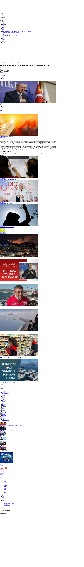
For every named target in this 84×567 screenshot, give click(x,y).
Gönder (2, 388)
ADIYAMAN (4, 392)
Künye (3, 499)
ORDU (3, 436)
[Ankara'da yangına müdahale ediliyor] (19, 256)
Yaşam (15, 33)
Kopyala (3, 78)
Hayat (12, 32)
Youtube (11, 34)
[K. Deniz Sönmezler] (2, 231)
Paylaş (1, 103)
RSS (1, 474)
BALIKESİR (4, 400)
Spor (2, 28)
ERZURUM (4, 412)
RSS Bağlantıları (12, 35)
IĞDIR (3, 419)
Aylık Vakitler (2, 418)
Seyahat (5, 490)
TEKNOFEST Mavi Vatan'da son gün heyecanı (9, 382)
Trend (13, 33)
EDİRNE (3, 410)
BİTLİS (3, 407)
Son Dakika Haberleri (28, 31)
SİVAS (3, 441)
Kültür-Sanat (17, 32)
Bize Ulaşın (8, 35)
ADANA (3, 391)
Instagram (8, 34)
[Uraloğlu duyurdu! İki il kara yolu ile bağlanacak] (19, 281)
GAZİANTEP (4, 414)
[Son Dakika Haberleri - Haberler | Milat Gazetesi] (7, 12)
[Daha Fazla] (0, 104)
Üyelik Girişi (17, 35)
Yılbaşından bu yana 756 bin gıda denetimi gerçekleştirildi (10, 357)
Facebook (3, 34)
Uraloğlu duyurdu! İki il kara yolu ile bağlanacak (9, 282)
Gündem (3, 24)
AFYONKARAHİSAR (5, 393)
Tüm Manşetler (23, 31)
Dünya (3, 32)
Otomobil (3, 27)
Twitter (6, 34)
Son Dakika (3, 33)
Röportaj (3, 497)
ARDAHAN (4, 397)
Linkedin (3, 75)
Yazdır (3, 77)
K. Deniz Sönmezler (3, 233)
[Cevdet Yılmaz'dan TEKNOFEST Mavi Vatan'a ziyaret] (19, 306)
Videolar (8, 33)
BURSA (3, 405)
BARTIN (3, 401)
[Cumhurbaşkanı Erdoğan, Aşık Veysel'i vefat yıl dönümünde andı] (28, 102)
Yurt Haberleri (18, 33)
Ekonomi (3, 26)
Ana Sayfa (3, 479)
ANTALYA (3, 396)
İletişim (3, 500)
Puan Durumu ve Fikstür (3, 471)
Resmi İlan (3, 42)
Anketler (3, 498)
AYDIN (3, 398)
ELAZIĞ (3, 411)
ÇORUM (3, 451)
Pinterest (3, 106)
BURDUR (3, 404)
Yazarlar (3, 496)
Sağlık (5, 489)
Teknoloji (11, 33)
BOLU (3, 403)
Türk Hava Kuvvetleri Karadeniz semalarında (8, 332)
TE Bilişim (6, 476)
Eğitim (5, 32)
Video (3, 495)
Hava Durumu (4, 31)
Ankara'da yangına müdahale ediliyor (7, 257)
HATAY (3, 417)
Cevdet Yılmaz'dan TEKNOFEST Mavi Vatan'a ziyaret (10, 307)
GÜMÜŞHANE (4, 415)
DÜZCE (3, 409)
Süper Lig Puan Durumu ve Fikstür (15, 31)
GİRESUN (3, 416)
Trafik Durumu (8, 31)
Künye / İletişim (4, 35)
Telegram (3, 76)
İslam (14, 32)
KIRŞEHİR (3, 426)
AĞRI (3, 399)
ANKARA (3, 395)
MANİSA (3, 431)
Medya (5, 486)
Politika (3, 25)
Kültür (3, 29)
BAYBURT (3, 402)
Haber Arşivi (2, 473)
